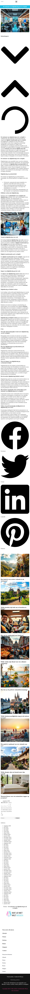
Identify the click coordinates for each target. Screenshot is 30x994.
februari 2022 (7, 902)
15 (9, 808)
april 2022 (6, 899)
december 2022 (7, 887)
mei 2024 (6, 863)
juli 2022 (6, 895)
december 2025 (7, 837)
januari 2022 (7, 903)
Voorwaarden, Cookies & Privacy (15, 976)
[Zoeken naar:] (8, 818)
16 (10, 808)
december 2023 (7, 870)
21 (7, 809)
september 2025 (8, 841)
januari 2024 (7, 869)
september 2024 (8, 857)
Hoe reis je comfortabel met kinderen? (12, 635)
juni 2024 (6, 862)
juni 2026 (6, 828)
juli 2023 (6, 877)
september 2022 (8, 892)
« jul (2, 815)
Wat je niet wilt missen (8, 930)
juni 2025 (6, 846)
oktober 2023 (7, 873)
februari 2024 (7, 867)
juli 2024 (6, 860)
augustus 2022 (7, 893)
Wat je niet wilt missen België (8, 920)
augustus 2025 (7, 843)
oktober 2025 (7, 840)
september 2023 (8, 874)
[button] (16, 1)
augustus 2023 (7, 876)
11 (3, 808)
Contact (4, 950)
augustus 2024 (7, 859)
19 (4, 809)
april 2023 (6, 882)
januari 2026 (7, 836)
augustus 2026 (7, 825)
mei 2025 (6, 847)
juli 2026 (6, 827)
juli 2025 (6, 844)
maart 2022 (6, 900)
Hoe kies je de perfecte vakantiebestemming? (14, 690)
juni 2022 (6, 896)
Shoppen (4, 947)
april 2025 (6, 849)
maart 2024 (6, 866)
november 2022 (7, 889)
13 (6, 808)
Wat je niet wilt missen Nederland (9, 923)
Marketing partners (15, 979)
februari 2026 (7, 834)
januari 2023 (7, 886)
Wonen (4, 936)
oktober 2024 (7, 856)
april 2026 (6, 831)
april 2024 (6, 864)
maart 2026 (6, 833)
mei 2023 (6, 880)
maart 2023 (6, 883)
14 (7, 808)
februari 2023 (7, 885)
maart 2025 (6, 850)
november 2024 (7, 854)
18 (3, 809)
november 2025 (7, 838)
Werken (5, 906)
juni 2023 (6, 879)
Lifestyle (4, 933)
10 (1, 808)
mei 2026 (6, 830)
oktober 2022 (7, 890)
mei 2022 (6, 898)
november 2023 (7, 872)
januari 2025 (7, 851)
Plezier (4, 943)
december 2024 (7, 853)
